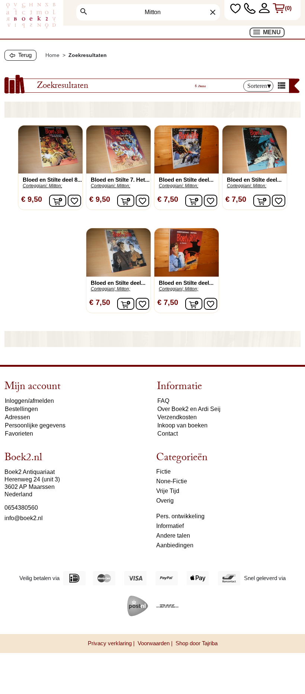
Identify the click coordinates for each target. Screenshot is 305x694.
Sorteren (257, 86)
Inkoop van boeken (182, 425)
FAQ (163, 401)
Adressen (17, 417)
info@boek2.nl (23, 518)
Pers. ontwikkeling (180, 516)
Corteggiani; (35, 185)
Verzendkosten (177, 417)
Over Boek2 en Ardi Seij (189, 409)
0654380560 (21, 507)
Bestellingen (21, 409)
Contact (167, 433)
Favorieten (19, 433)
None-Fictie (171, 481)
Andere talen (173, 535)
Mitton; (55, 185)
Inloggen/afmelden (29, 401)
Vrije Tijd (167, 491)
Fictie (163, 471)
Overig (165, 500)
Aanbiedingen (174, 545)
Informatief (170, 526)
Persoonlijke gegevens (35, 425)
